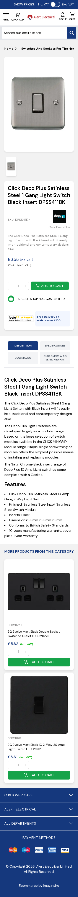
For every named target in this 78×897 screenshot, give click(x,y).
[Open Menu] (6, 15)
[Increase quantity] (26, 286)
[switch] (55, 4)
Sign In (63, 19)
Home (8, 49)
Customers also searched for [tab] (55, 357)
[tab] (11, 166)
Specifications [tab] (55, 345)
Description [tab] (23, 345)
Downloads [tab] (23, 358)
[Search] (71, 33)
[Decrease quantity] (11, 286)
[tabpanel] (39, 104)
